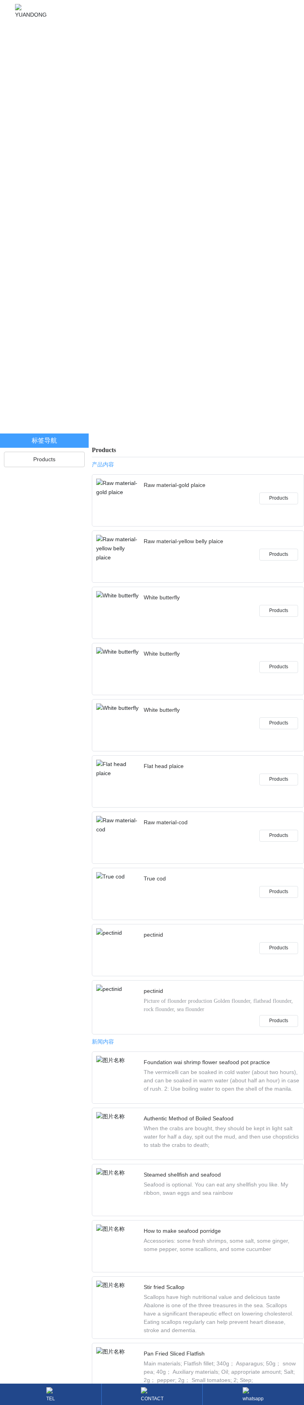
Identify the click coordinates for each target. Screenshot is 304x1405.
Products (278, 498)
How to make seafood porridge (182, 1231)
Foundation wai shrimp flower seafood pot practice (207, 1062)
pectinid (153, 935)
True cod (155, 878)
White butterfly (162, 597)
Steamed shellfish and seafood (182, 1174)
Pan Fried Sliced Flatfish (174, 1353)
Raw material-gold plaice (174, 485)
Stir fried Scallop (164, 1287)
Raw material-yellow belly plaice (183, 541)
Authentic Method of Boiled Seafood (189, 1118)
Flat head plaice (164, 766)
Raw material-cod (166, 822)
